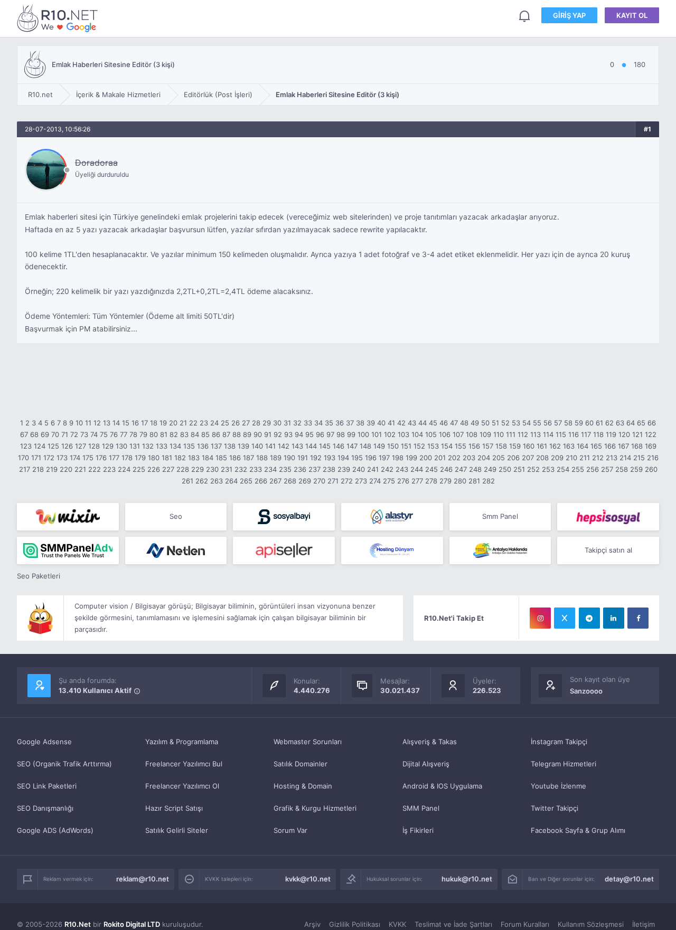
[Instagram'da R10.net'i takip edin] (540, 618)
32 (297, 423)
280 (460, 481)
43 (412, 423)
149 (379, 446)
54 (526, 423)
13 (106, 423)
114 (548, 434)
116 (573, 434)
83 (184, 434)
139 (243, 446)
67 (24, 434)
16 (135, 423)
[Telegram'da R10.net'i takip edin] (589, 618)
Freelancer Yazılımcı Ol (182, 786)
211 (584, 457)
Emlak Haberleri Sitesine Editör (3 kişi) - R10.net (59, 17)
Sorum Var (290, 830)
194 (343, 457)
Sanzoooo (586, 691)
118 (598, 434)
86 (216, 434)
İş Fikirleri (418, 830)
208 (542, 457)
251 (519, 469)
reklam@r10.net (142, 879)
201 (440, 457)
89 (247, 434)
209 (557, 457)
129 (108, 446)
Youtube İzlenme (558, 786)
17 (144, 423)
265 (246, 481)
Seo (176, 516)
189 (275, 457)
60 (589, 423)
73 (84, 434)
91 (267, 434)
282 (488, 481)
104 (417, 434)
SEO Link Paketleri (47, 786)
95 (309, 434)
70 (55, 434)
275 (389, 481)
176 (101, 457)
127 (80, 446)
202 (454, 457)
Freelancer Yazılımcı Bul (183, 764)
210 (571, 457)
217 (24, 469)
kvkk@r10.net (308, 879)
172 (48, 457)
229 (197, 469)
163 (569, 446)
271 (333, 481)
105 (431, 434)
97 (330, 434)
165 (596, 446)
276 (403, 481)
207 (528, 457)
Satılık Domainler (300, 764)
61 (599, 423)
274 (375, 481)
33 (308, 423)
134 (175, 446)
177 (114, 457)
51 (495, 423)
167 (623, 446)
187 (248, 457)
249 (490, 469)
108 (471, 434)
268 (290, 481)
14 (116, 423)
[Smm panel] (68, 550)
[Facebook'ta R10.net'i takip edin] (638, 618)
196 (371, 457)
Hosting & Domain (303, 786)
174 (75, 457)
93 (288, 434)
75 (104, 434)
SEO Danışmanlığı (45, 808)
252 (533, 469)
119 (611, 434)
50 (485, 423)
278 (431, 481)
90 (257, 434)
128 (94, 446)
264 (231, 481)
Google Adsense (44, 741)
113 (535, 434)
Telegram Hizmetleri (563, 764)
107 (458, 434)
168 (637, 446)
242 (387, 469)
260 (651, 469)
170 (23, 457)
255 (577, 469)
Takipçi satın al (608, 550)
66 (651, 423)
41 (391, 423)
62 (609, 423)
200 (425, 457)
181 (167, 457)
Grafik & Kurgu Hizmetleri (315, 808)
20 (173, 423)
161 (542, 446)
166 (610, 446)
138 (230, 446)
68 (34, 434)
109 (485, 434)
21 (183, 423)
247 (461, 469)
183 (194, 457)
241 (373, 469)
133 (161, 446)
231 (226, 469)
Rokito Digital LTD (132, 924)
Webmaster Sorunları (308, 741)
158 (501, 446)
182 (180, 457)
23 (204, 423)
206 (513, 457)
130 (121, 446)
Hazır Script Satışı (174, 808)
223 (109, 469)
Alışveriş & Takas (429, 741)
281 (474, 481)
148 (365, 446)
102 (390, 434)
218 (38, 469)
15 (125, 423)
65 (641, 423)
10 (79, 423)
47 (454, 423)
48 (464, 423)
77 (123, 434)
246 (446, 469)
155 (460, 446)
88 (236, 434)
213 (611, 457)
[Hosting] (392, 516)
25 (225, 423)
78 (133, 434)
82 (174, 434)
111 (510, 434)
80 (153, 434)
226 (153, 469)
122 (650, 434)
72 (74, 434)
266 (261, 481)
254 (563, 469)
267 (275, 481)
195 (357, 457)
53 (516, 423)
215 (639, 457)
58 (568, 423)
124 (39, 446)
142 (283, 446)
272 (347, 481)
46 (443, 423)
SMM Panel (420, 808)
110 (498, 434)
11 (88, 423)
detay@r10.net (629, 879)
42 (401, 423)
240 (358, 469)
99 (351, 434)
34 (318, 423)
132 (148, 446)
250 (505, 469)
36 (339, 423)
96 (320, 434)
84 (195, 434)
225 (139, 469)
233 (255, 469)
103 (403, 434)
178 (127, 457)
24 (214, 423)
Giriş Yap (569, 15)
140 (257, 446)
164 (582, 446)
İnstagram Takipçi (559, 741)
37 (350, 423)
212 (598, 457)
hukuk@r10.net (467, 879)
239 (343, 469)
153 (433, 446)
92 (278, 434)
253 (548, 469)
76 (114, 434)
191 (302, 457)
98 (340, 434)
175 (87, 457)
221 (80, 469)
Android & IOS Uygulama (442, 786)
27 (246, 423)
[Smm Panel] (284, 516)
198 (397, 457)
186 (235, 457)
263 (216, 481)
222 (94, 469)
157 (487, 446)
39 (371, 423)
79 (143, 434)
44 (422, 423)
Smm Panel (500, 516)
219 (52, 469)
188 (262, 457)
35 (329, 423)
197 (384, 457)
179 (140, 457)
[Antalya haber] (500, 550)
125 (53, 446)
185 (221, 457)
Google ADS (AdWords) (55, 830)
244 (416, 469)
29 (266, 423)
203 (469, 457)
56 (547, 423)
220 (66, 469)
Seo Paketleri (38, 576)
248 (475, 469)
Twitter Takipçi (554, 808)
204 (483, 457)
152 (419, 446)
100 (363, 434)
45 (433, 423)
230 (212, 469)
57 (558, 423)
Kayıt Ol (631, 15)
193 (329, 457)
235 (285, 469)
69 (45, 434)
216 (653, 457)
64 (630, 423)
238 (329, 469)
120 (624, 434)
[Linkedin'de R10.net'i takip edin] (613, 618)
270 (319, 481)
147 (352, 446)
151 (406, 446)
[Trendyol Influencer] (68, 516)
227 (168, 469)
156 (474, 446)
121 (637, 434)
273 (361, 481)
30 (277, 423)
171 (36, 457)
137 (216, 446)
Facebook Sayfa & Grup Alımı (578, 830)
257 (607, 469)
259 (636, 469)
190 (289, 457)
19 (163, 423)
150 (393, 446)
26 (235, 423)
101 (376, 434)
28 (256, 423)
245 (431, 469)
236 (300, 469)
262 (201, 481)
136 (203, 446)
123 (26, 446)
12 (97, 423)
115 (561, 434)
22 (193, 423)
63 (620, 423)
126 (67, 446)
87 (226, 434)
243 (402, 469)
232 (240, 469)
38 (360, 423)
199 (411, 457)
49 (475, 423)
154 (447, 446)
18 (153, 423)
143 (297, 446)
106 (444, 434)
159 (515, 446)
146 (338, 446)
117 (586, 434)
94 (299, 434)
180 (153, 457)
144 (311, 446)
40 (381, 423)
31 (287, 423)
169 (650, 446)
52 (505, 423)
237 (314, 469)
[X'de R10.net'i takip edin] (564, 618)
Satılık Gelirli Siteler (176, 830)
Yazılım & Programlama (181, 741)
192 (316, 457)
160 (528, 446)
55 (537, 423)
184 (207, 457)
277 (417, 481)
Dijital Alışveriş (425, 764)
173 (62, 457)
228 (182, 469)
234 (270, 469)
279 (445, 481)
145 (325, 446)
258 (621, 469)
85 (205, 434)
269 (304, 481)
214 (625, 457)
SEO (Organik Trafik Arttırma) (64, 764)
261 (187, 481)
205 (498, 457)
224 (124, 469)
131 (134, 446)
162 (555, 446)
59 (579, 423)
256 (592, 469)
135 (189, 446)
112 (523, 434)
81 (163, 434)
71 (64, 434)
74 (94, 434)
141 (270, 446)
